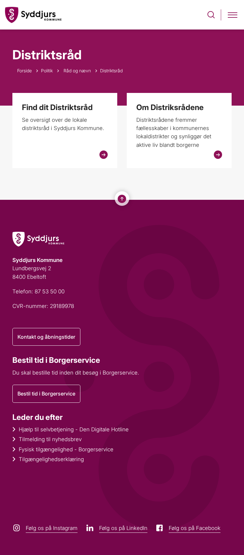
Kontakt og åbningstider (46, 337)
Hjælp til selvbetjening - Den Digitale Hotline (74, 429)
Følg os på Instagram (52, 528)
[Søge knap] (211, 15)
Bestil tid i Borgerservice (46, 393)
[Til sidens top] (122, 199)
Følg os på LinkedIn (123, 528)
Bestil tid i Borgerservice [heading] (56, 360)
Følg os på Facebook (194, 528)
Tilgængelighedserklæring (51, 459)
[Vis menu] (232, 15)
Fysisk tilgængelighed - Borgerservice (66, 449)
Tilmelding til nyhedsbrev (50, 439)
